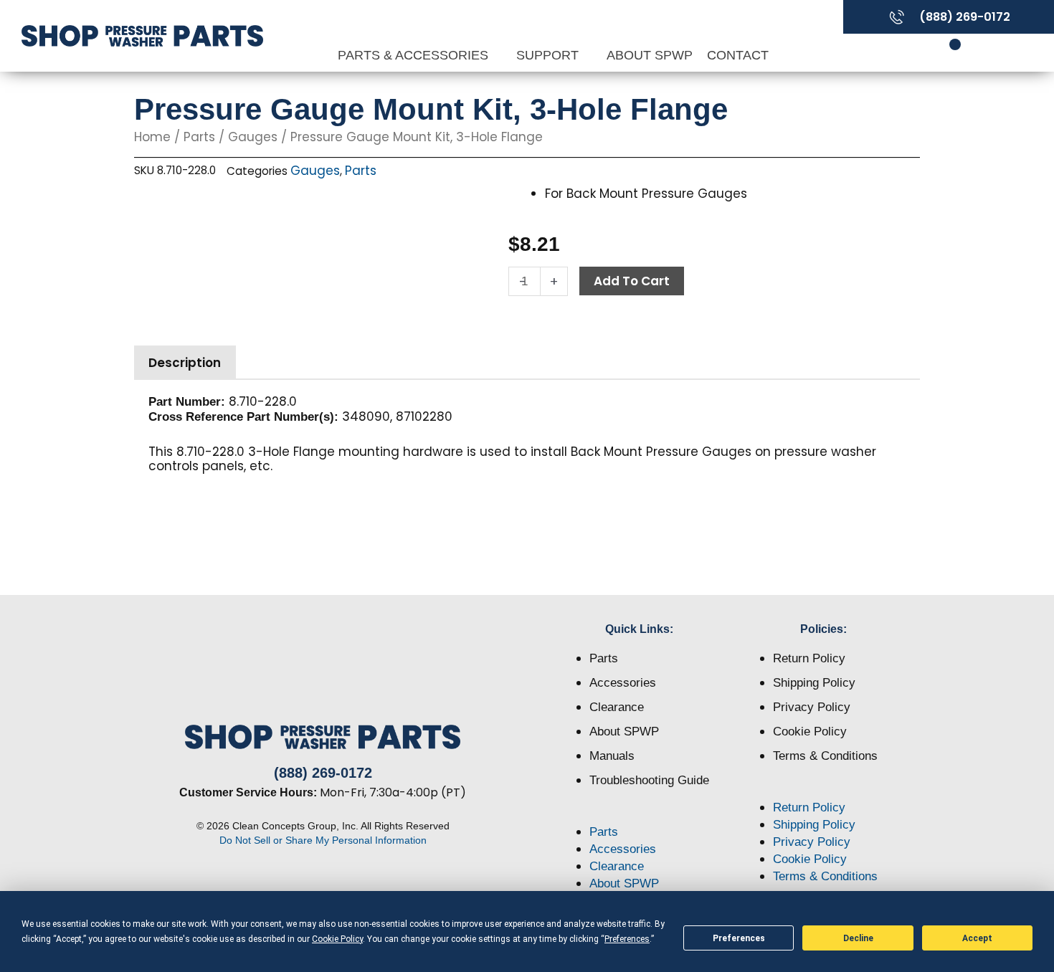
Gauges (252, 137)
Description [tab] (184, 362)
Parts (199, 137)
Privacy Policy (811, 707)
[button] (640, 815)
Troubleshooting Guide (649, 780)
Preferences (739, 938)
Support (549, 55)
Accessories (622, 683)
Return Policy (809, 658)
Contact (738, 55)
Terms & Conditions (825, 756)
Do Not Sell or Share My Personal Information (323, 840)
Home (152, 137)
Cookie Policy (810, 731)
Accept (977, 938)
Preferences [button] (627, 939)
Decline (858, 938)
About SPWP (650, 55)
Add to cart (632, 281)
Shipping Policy (814, 683)
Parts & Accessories (415, 55)
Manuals (612, 756)
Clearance (616, 707)
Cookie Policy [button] (337, 939)
